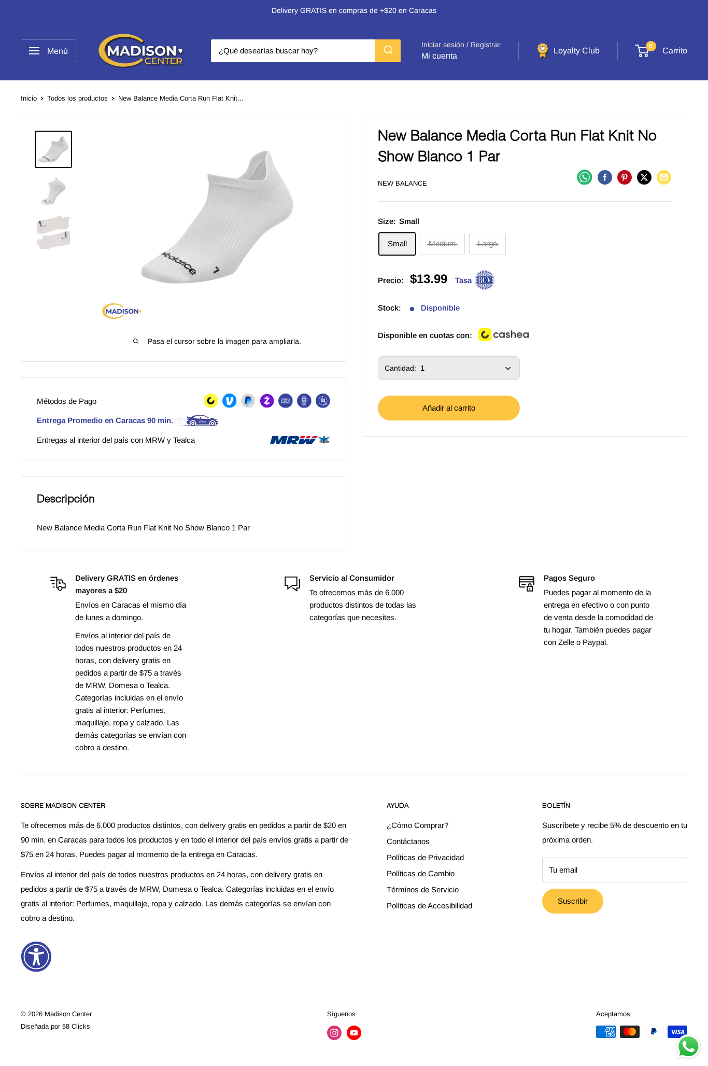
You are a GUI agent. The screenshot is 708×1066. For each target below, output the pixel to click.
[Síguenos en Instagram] (334, 1033)
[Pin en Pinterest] (624, 177)
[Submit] (388, 50)
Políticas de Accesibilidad (429, 905)
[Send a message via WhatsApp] (688, 1046)
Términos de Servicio (423, 889)
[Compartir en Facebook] (605, 177)
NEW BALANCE (402, 183)
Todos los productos (77, 98)
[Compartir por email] (664, 177)
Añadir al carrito (448, 408)
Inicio (29, 98)
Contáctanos (408, 841)
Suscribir (573, 900)
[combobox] (306, 50)
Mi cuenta (439, 55)
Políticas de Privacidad (425, 857)
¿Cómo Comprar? (417, 825)
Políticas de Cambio (421, 873)
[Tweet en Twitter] (644, 177)
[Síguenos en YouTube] (354, 1033)
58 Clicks (76, 1026)
